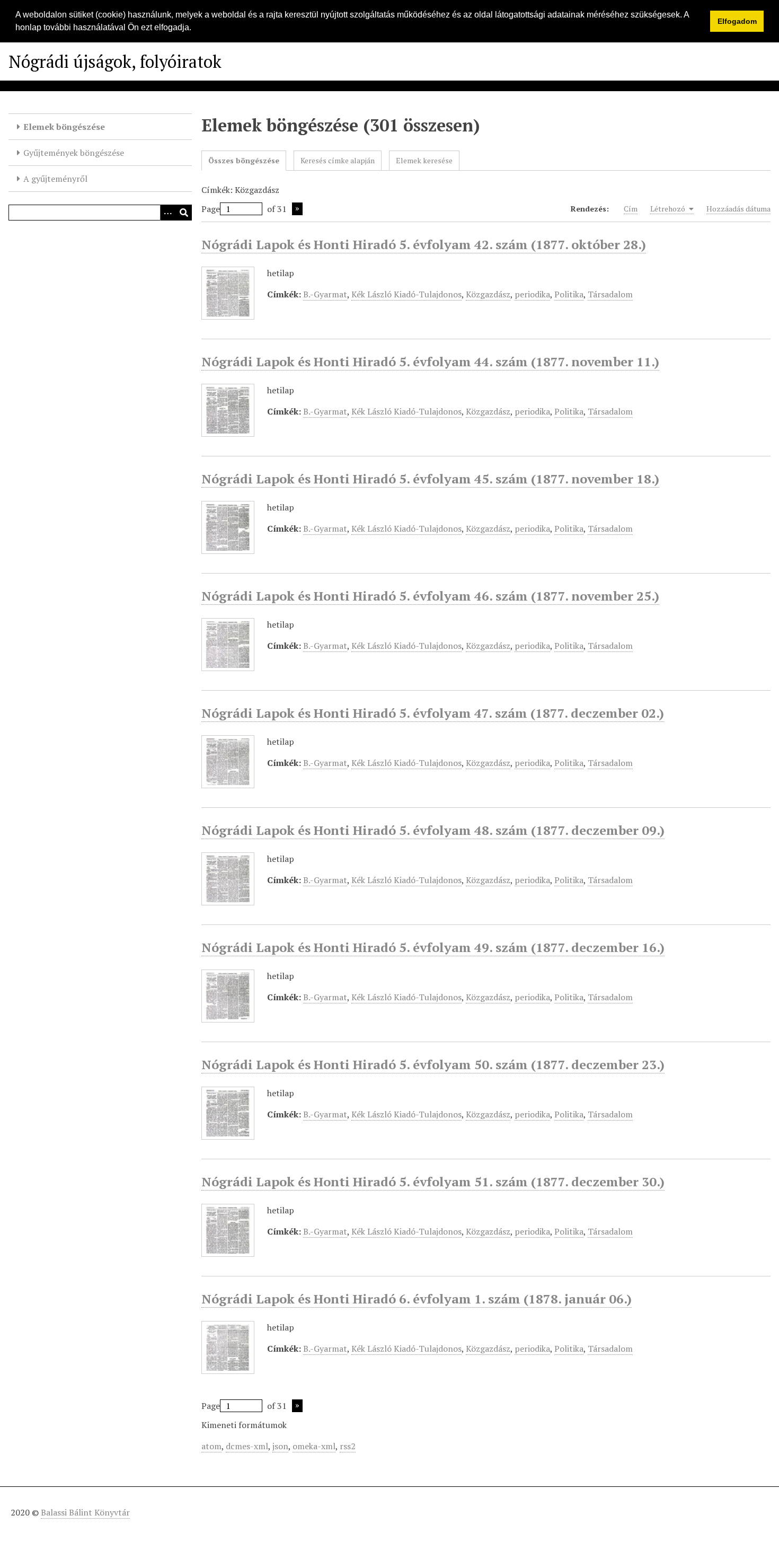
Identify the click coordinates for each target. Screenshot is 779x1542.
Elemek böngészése (64, 127)
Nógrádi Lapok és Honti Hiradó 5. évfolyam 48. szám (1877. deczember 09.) (433, 830)
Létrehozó (668, 209)
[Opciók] (168, 213)
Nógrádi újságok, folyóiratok (115, 61)
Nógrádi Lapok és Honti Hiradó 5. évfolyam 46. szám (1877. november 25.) (430, 595)
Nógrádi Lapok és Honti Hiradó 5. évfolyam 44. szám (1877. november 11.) (430, 361)
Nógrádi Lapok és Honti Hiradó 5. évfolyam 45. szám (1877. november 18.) (430, 478)
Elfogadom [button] (737, 21)
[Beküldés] (184, 213)
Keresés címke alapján (337, 160)
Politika (568, 294)
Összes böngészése (243, 160)
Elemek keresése (424, 160)
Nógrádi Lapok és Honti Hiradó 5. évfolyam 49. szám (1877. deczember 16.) (433, 947)
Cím (631, 209)
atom (211, 1446)
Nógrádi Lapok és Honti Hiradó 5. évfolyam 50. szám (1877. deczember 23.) (433, 1064)
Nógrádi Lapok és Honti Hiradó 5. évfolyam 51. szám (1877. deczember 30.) (433, 1181)
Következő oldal (297, 208)
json (280, 1446)
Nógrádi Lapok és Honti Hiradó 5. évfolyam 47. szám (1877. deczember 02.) (432, 712)
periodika (532, 294)
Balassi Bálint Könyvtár (85, 1512)
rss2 (348, 1446)
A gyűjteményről (55, 178)
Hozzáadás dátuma (738, 209)
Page (210, 209)
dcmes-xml (247, 1446)
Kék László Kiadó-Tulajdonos (406, 294)
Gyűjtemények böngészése (73, 152)
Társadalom (610, 294)
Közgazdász (488, 294)
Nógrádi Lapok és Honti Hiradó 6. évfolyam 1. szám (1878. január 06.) (416, 1298)
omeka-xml (314, 1446)
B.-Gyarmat (325, 294)
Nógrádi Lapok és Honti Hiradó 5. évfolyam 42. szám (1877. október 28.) (423, 244)
